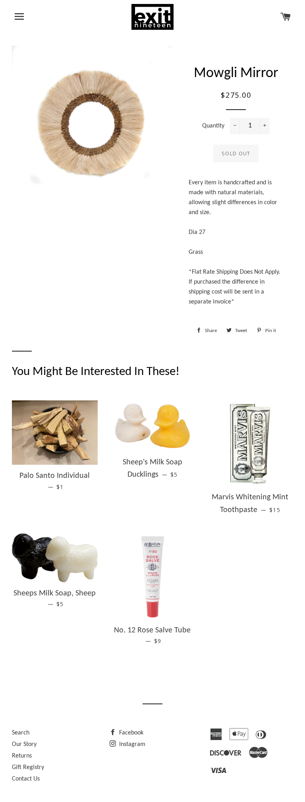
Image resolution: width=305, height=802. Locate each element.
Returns (22, 756)
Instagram (131, 744)
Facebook (130, 733)
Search (20, 733)
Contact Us (26, 779)
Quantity (213, 126)
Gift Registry (28, 767)
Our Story (24, 744)
